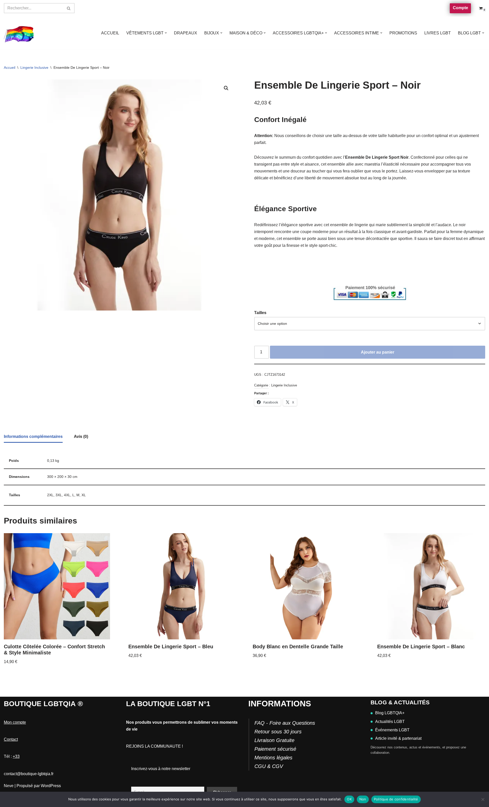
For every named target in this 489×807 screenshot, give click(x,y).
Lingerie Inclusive (34, 67)
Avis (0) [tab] (81, 436)
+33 (16, 756)
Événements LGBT (392, 730)
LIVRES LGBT (437, 33)
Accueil (9, 67)
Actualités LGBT (390, 721)
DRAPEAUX (185, 33)
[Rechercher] (69, 8)
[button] (166, 33)
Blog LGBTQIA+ (389, 713)
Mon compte (15, 722)
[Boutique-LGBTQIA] (19, 33)
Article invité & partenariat (398, 738)
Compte (460, 8)
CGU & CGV (268, 766)
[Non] (482, 799)
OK (349, 799)
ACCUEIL (110, 33)
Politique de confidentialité (396, 799)
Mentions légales (273, 757)
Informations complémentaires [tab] (33, 436)
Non (362, 799)
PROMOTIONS (403, 33)
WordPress (51, 786)
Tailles (260, 313)
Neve (8, 786)
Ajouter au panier (377, 352)
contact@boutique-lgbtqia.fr (28, 774)
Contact (11, 739)
